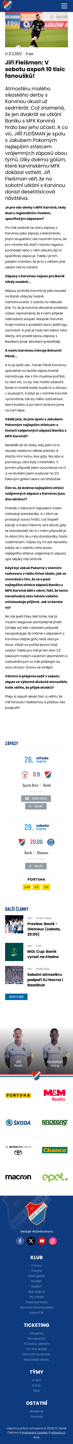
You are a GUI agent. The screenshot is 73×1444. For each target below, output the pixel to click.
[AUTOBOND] (18, 1151)
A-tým (36, 1380)
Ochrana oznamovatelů (36, 1307)
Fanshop (37, 1416)
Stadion (36, 1286)
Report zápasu (39, 798)
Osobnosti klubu (36, 1302)
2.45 (27, 887)
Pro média (36, 1297)
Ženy (36, 1391)
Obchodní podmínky (36, 1354)
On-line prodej (37, 1349)
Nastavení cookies (35, 1432)
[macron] (18, 1178)
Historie (36, 1271)
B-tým (36, 1385)
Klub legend (36, 1292)
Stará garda (36, 1276)
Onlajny (38, 806)
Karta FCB (36, 1313)
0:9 (36, 774)
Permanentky (36, 1338)
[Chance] (55, 1151)
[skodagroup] (18, 1124)
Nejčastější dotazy (36, 1360)
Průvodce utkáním (36, 1344)
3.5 (36, 887)
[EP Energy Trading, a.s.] (55, 1178)
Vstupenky (36, 1333)
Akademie (37, 1411)
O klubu (36, 1265)
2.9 (46, 887)
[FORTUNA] (18, 1097)
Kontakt (36, 1281)
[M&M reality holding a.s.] (55, 1097)
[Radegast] (55, 1124)
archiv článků (16, 996)
